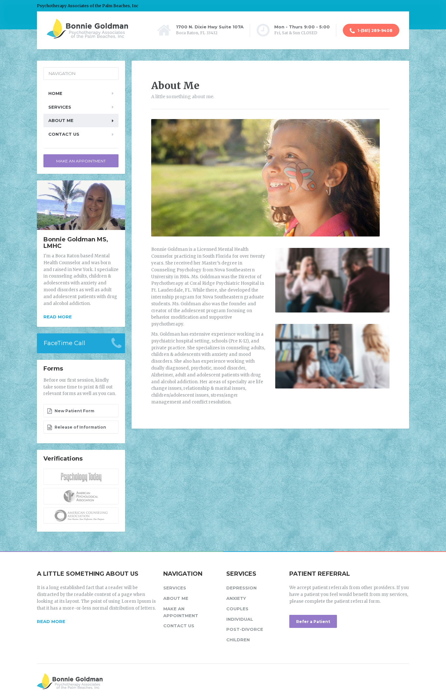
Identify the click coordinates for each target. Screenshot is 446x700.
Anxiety (236, 598)
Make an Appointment (81, 161)
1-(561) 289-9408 (374, 30)
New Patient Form (74, 410)
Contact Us (63, 134)
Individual (239, 619)
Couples (237, 608)
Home (55, 93)
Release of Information (80, 427)
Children (238, 639)
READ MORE (51, 621)
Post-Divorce (244, 629)
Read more (57, 316)
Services (59, 107)
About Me (60, 120)
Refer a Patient (313, 621)
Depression (241, 587)
